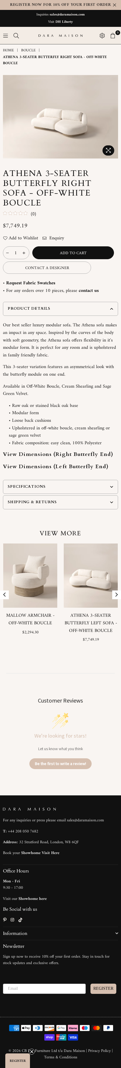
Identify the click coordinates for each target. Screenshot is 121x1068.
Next (116, 594)
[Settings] (102, 35)
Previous (4, 594)
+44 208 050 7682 (23, 831)
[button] (17, 1060)
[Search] (16, 35)
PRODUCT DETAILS (29, 308)
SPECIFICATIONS (27, 486)
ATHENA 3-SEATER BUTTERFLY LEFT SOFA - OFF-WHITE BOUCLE (91, 623)
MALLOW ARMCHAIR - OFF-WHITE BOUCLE (30, 619)
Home (8, 51)
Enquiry (56, 238)
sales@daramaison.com (67, 15)
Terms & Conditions (60, 1057)
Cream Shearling (77, 386)
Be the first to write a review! (60, 763)
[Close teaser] (32, 1052)
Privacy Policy (100, 1051)
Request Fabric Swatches (30, 283)
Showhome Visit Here (40, 853)
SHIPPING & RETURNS (32, 502)
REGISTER (103, 988)
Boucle (28, 51)
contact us (89, 291)
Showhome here (33, 899)
